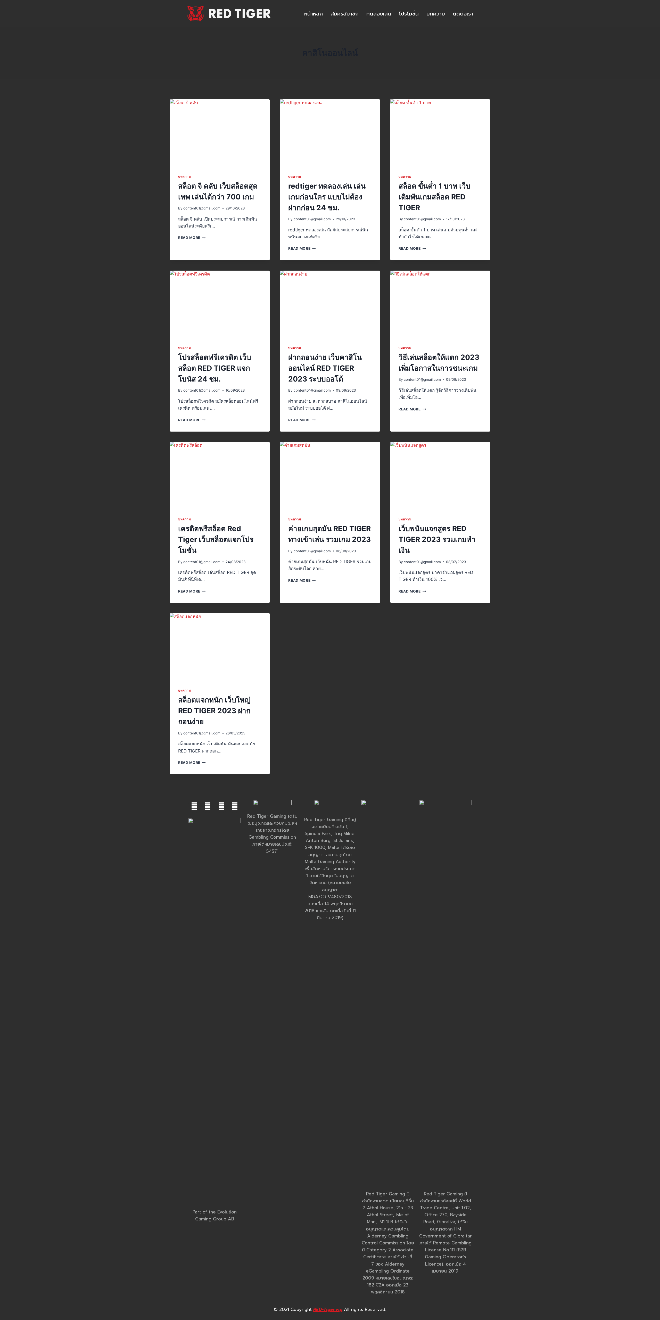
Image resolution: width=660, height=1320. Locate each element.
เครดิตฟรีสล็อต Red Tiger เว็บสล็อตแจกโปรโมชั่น (215, 539)
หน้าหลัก (313, 14)
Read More (192, 238)
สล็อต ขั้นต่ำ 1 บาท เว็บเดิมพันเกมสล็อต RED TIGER (435, 197)
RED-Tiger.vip (327, 1309)
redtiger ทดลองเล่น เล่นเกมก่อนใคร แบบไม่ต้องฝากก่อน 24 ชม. (327, 197)
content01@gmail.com (201, 208)
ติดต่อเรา (463, 14)
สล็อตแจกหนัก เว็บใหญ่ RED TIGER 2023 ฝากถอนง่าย (214, 710)
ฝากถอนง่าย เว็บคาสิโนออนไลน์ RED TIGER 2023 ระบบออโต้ (325, 368)
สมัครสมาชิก (345, 14)
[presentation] (220, 132)
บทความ (435, 14)
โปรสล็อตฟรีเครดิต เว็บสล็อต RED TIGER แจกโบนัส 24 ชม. (214, 368)
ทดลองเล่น (378, 14)
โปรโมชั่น (409, 14)
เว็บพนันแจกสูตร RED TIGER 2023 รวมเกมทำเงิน (437, 539)
